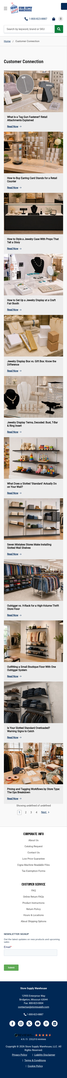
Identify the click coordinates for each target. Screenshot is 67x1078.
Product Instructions (33, 902)
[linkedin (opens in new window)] (55, 1023)
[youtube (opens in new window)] (38, 1023)
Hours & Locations (33, 915)
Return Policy (33, 909)
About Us (33, 840)
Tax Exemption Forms (33, 871)
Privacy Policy (19, 1054)
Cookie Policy (35, 1066)
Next (44, 812)
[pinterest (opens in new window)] (46, 1023)
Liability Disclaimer (44, 1054)
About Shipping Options (33, 921)
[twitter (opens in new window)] (29, 1023)
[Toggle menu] (5, 8)
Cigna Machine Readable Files (33, 864)
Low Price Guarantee (33, 858)
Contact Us (33, 852)
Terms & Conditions (35, 1060)
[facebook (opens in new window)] (12, 1023)
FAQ (33, 890)
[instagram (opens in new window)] (21, 1023)
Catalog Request (34, 846)
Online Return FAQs (33, 896)
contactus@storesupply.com (33, 1006)
